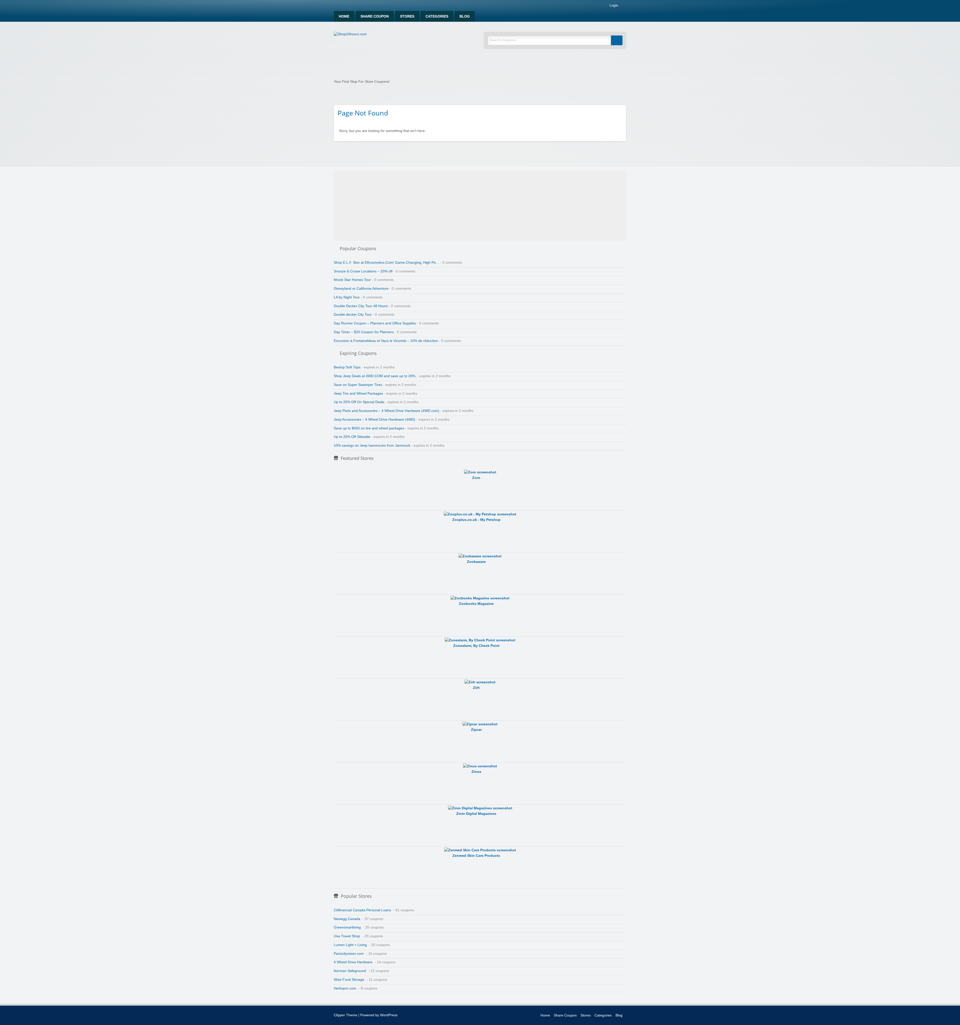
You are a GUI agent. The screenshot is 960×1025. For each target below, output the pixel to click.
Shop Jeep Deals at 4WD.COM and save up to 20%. (375, 376)
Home (344, 16)
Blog (465, 16)
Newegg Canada (347, 919)
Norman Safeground (350, 971)
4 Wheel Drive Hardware (353, 962)
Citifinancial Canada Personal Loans (362, 910)
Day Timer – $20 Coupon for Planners (364, 332)
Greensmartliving (347, 927)
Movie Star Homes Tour (352, 280)
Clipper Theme (345, 1015)
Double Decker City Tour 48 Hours (361, 306)
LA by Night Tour (347, 297)
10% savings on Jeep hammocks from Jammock (372, 445)
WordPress (389, 1015)
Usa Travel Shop (347, 936)
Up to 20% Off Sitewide (352, 437)
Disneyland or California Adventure (361, 288)
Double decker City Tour (353, 314)
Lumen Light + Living (350, 945)
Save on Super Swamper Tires (358, 385)
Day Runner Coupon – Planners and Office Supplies (375, 323)
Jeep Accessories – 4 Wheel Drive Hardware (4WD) (374, 419)
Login (613, 5)
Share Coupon (374, 16)
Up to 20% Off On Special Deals (359, 402)
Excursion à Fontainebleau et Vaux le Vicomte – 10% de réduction (386, 341)
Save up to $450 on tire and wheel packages (369, 428)
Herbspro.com (345, 988)
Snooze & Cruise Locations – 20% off (363, 271)
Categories (437, 16)
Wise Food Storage (349, 980)
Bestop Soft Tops (347, 367)
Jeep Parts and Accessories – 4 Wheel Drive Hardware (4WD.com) (386, 411)
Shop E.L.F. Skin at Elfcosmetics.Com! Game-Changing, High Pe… (386, 262)
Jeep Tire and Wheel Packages (358, 393)
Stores (407, 16)
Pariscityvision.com (349, 954)
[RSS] (624, 6)
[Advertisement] (480, 206)
